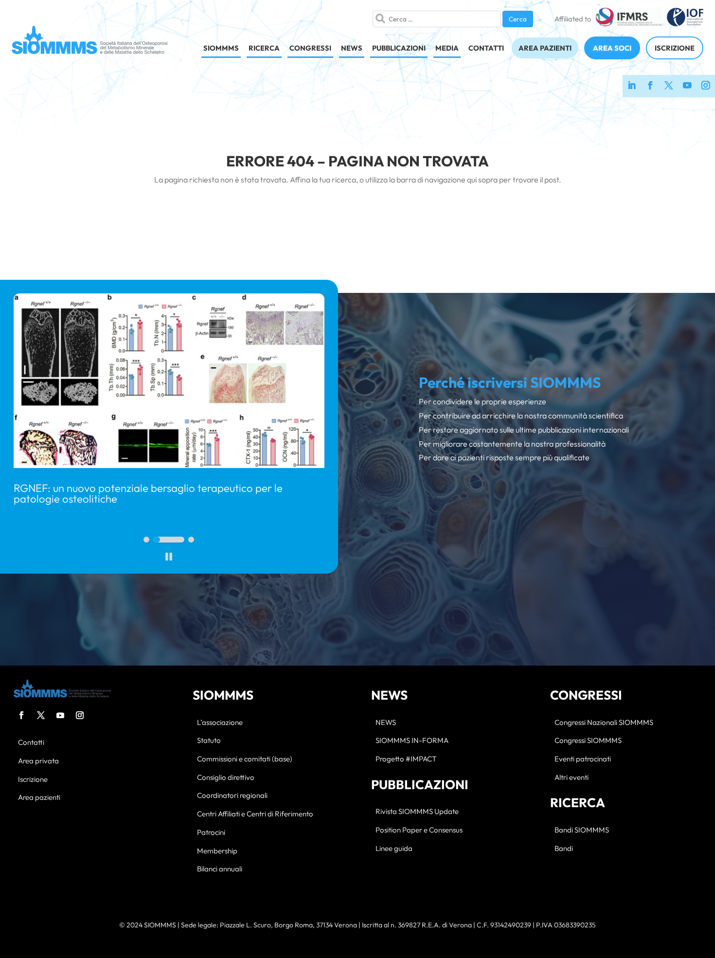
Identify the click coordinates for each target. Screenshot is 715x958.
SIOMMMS (221, 48)
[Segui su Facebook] (21, 715)
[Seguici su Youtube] (687, 86)
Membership (217, 851)
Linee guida (393, 849)
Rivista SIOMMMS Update (417, 812)
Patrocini (211, 833)
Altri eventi (571, 778)
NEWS (351, 48)
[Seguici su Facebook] (650, 86)
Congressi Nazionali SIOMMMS (603, 723)
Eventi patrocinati (582, 759)
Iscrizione (33, 780)
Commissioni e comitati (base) (244, 759)
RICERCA (264, 48)
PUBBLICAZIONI (399, 48)
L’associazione (220, 723)
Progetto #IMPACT (405, 759)
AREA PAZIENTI (545, 48)
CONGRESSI (310, 48)
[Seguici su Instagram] (706, 86)
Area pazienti (39, 798)
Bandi (563, 849)
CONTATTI (486, 48)
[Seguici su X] (669, 86)
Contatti (31, 743)
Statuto (209, 741)
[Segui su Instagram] (80, 715)
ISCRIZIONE (675, 48)
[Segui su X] (41, 715)
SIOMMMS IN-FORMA (411, 741)
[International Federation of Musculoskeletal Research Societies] (628, 19)
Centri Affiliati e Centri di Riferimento (255, 814)
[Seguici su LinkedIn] (632, 86)
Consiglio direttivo (225, 778)
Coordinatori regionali (232, 796)
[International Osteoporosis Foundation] (685, 19)
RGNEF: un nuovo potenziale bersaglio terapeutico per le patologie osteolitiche (148, 493)
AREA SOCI (612, 48)
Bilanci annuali (219, 869)
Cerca (518, 19)
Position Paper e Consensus (419, 830)
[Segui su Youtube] (60, 715)
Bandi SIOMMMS (581, 830)
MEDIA (447, 48)
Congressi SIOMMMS (588, 741)
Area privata (38, 761)
